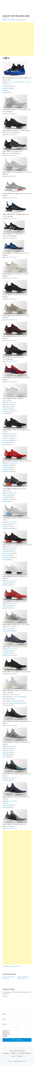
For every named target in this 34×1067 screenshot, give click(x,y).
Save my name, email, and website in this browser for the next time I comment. (6, 1033)
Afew (4, 407)
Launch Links (12, 966)
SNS (3, 93)
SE (7, 84)
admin (5, 19)
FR (14, 82)
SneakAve (5, 90)
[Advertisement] (17, 39)
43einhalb (5, 405)
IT (26, 82)
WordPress (23, 1061)
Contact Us (14, 1053)
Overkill (4, 88)
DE (20, 82)
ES (23, 82)
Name (4, 1014)
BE (17, 82)
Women (15, 701)
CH (10, 84)
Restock (18, 966)
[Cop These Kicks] (17, 8)
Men (9, 701)
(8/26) (24, 697)
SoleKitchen (6, 471)
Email (4, 1019)
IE (11, 82)
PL (29, 82)
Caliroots (5, 86)
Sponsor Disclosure (25, 1053)
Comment (4, 996)
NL (4, 84)
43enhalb (5, 699)
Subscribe (6, 1053)
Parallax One (11, 1061)
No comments (12, 19)
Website (4, 1024)
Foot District (6, 411)
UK (9, 82)
